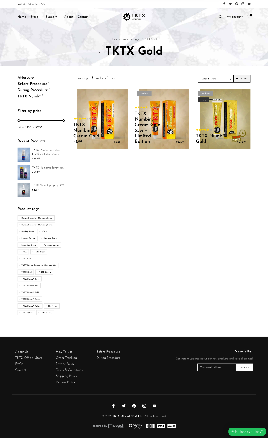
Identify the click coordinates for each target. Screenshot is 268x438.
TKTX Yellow (46, 313)
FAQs (19, 364)
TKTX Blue (26, 259)
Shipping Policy (66, 376)
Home (114, 39)
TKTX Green (45, 272)
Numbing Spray (28, 245)
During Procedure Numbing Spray (37, 225)
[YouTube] (249, 3)
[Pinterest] (236, 3)
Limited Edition (28, 238)
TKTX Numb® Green (30, 299)
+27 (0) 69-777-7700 (31, 4)
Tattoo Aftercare (51, 245)
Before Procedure (32, 84)
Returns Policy (65, 382)
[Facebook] (224, 3)
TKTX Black (39, 252)
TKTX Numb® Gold (30, 292)
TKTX (24, 252)
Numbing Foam (50, 238)
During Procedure (33, 90)
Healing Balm (27, 232)
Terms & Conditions (69, 370)
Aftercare (26, 78)
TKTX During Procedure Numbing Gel (38, 265)
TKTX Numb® (29, 96)
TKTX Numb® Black (30, 279)
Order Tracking (66, 357)
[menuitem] (24, 17)
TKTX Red (53, 306)
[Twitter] (230, 3)
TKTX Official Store (28, 357)
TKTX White (27, 313)
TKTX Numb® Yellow (30, 306)
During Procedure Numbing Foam (36, 218)
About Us (21, 351)
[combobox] (215, 79)
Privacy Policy (65, 364)
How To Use (64, 351)
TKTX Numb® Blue (29, 286)
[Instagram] (242, 3)
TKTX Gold (26, 272)
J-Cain (44, 232)
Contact (20, 370)
